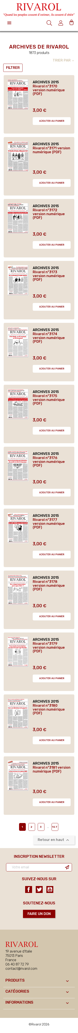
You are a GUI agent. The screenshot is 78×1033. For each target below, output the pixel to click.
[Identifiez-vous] (61, 23)
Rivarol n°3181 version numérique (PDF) (51, 769)
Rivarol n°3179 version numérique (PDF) (49, 647)
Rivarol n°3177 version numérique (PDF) (49, 523)
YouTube (49, 889)
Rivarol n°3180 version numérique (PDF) (49, 709)
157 (55, 826)
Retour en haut (54, 840)
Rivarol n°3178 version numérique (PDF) (49, 585)
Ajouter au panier (51, 121)
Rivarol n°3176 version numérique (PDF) (49, 461)
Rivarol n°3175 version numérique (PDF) (49, 399)
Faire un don (39, 914)
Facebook (28, 889)
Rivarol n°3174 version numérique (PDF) (49, 338)
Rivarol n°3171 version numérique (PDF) (51, 150)
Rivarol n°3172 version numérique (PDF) (49, 214)
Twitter (39, 889)
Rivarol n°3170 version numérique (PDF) (49, 90)
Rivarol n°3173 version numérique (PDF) (49, 276)
